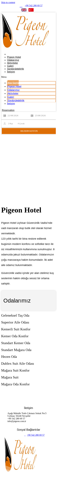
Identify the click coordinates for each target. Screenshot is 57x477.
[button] (28, 77)
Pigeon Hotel (14, 86)
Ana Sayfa (13, 83)
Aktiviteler (12, 93)
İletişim (11, 71)
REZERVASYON (29, 131)
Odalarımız (13, 90)
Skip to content (8, 2)
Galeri (10, 97)
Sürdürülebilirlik (15, 68)
